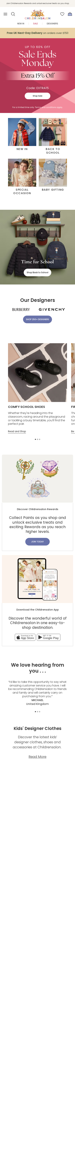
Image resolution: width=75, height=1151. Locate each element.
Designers (52, 23)
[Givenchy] (52, 309)
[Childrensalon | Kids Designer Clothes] (37, 13)
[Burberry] (21, 309)
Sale (35, 23)
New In (20, 23)
